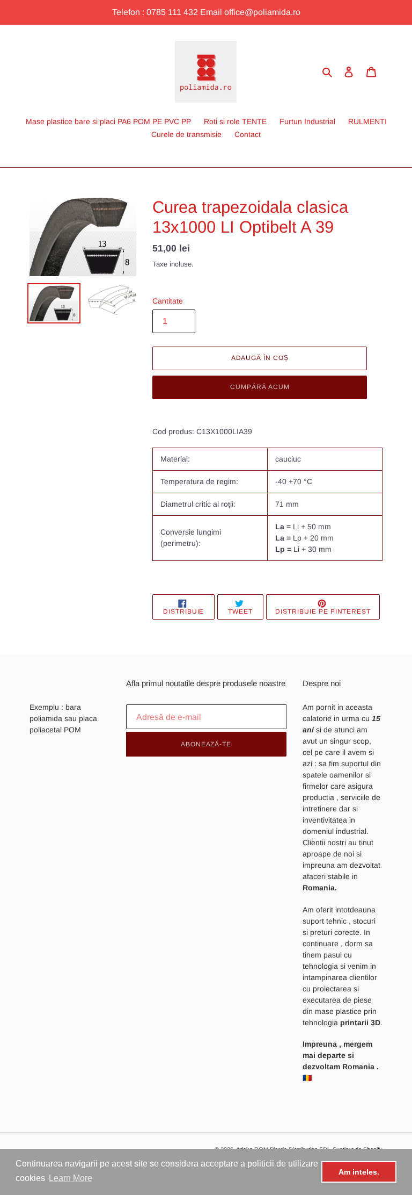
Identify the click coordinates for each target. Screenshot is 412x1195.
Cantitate (167, 301)
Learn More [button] (70, 1178)
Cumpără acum (260, 387)
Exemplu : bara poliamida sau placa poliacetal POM (63, 718)
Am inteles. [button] (359, 1172)
